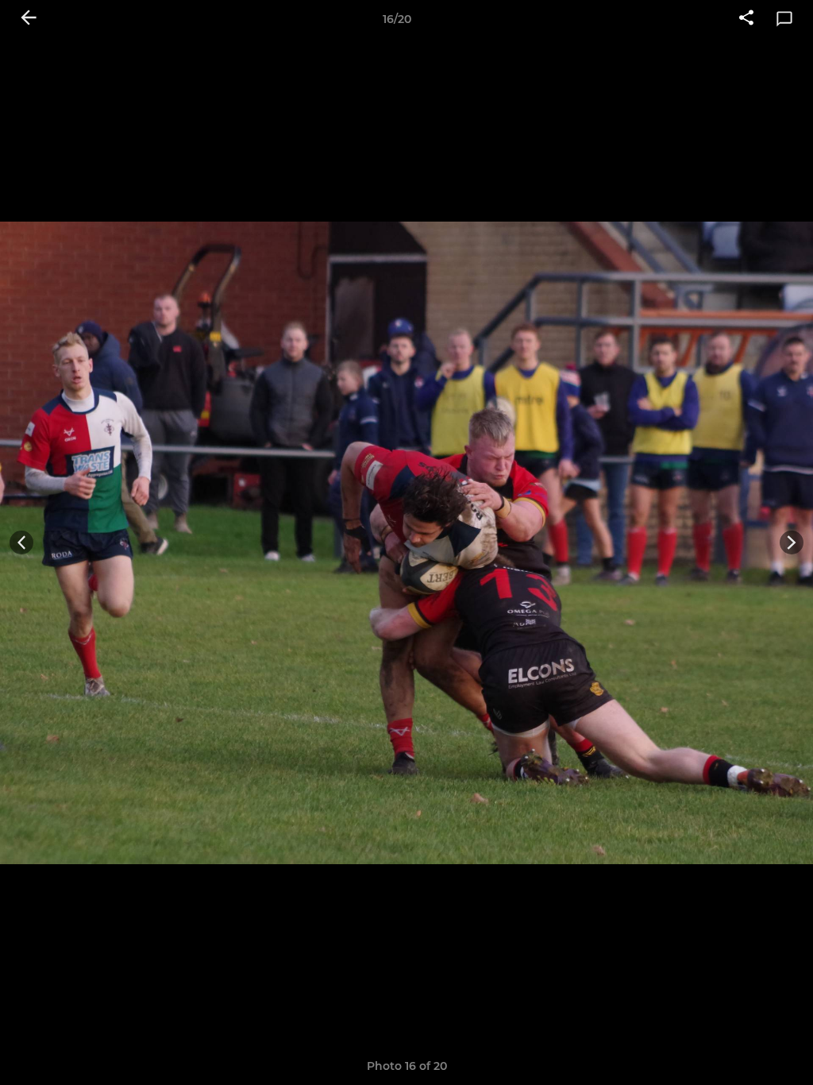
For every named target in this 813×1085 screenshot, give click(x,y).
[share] (746, 19)
